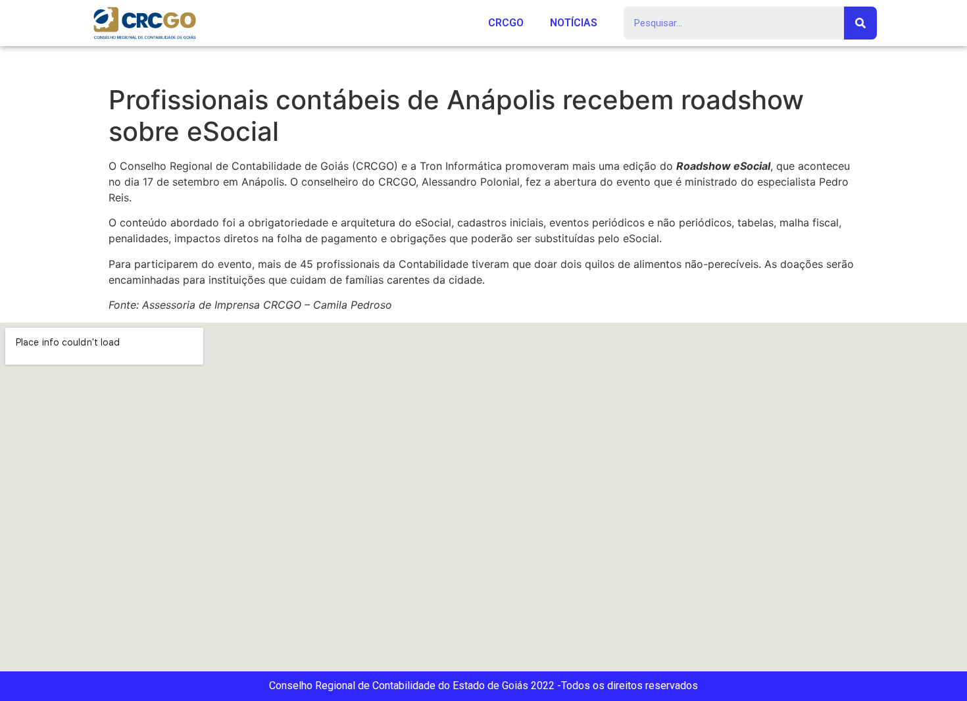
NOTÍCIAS (573, 22)
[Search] (860, 23)
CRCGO (506, 22)
